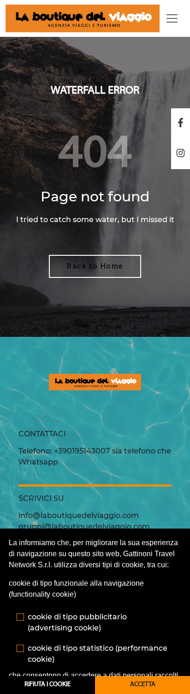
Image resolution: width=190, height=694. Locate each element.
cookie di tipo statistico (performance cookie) (97, 654)
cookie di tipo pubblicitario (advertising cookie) (77, 622)
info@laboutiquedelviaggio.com (78, 515)
